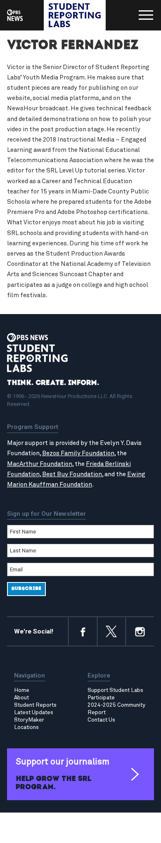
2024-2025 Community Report (116, 708)
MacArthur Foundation (39, 464)
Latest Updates (33, 712)
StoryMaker (29, 720)
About (21, 698)
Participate (101, 698)
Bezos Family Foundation (78, 453)
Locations (26, 727)
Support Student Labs (115, 690)
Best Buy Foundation (72, 474)
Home (21, 690)
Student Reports (35, 705)
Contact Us (101, 720)
